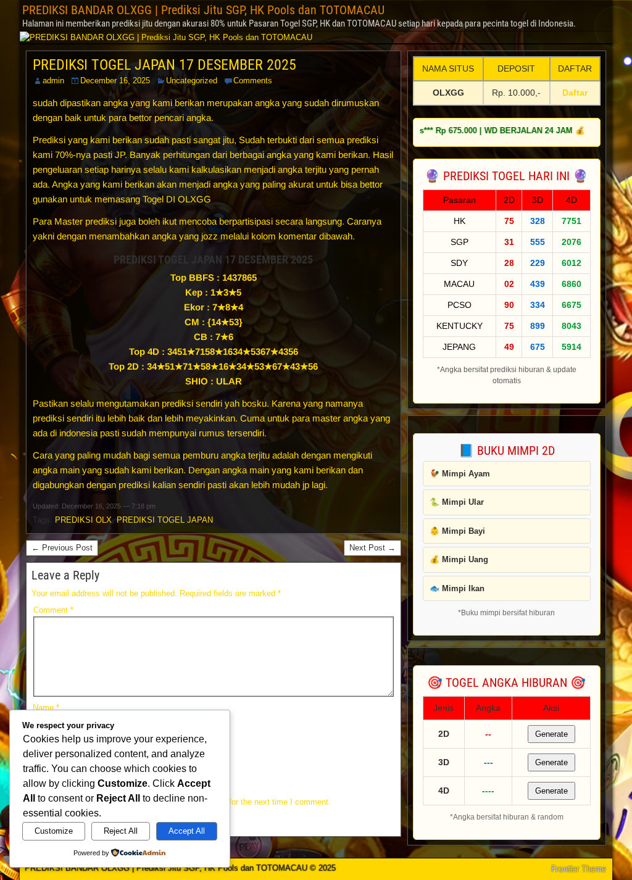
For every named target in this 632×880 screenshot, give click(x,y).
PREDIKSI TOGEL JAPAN (165, 520)
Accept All (186, 831)
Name (46, 707)
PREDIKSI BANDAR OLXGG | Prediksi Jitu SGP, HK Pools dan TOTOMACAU (203, 9)
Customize (54, 831)
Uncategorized (191, 80)
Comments (252, 80)
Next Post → (372, 547)
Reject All (121, 831)
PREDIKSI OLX (83, 520)
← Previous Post (62, 547)
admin (53, 80)
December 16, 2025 (115, 80)
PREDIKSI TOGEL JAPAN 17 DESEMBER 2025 (164, 64)
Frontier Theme (578, 868)
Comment (53, 610)
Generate (551, 734)
